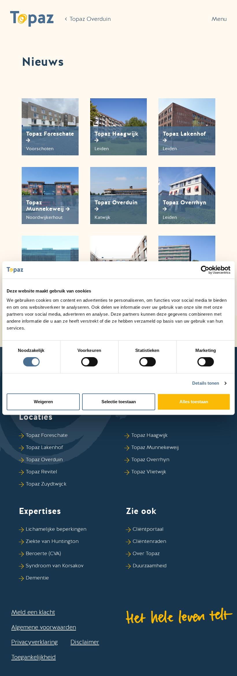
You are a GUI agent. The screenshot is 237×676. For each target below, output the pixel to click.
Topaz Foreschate (47, 435)
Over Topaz (146, 553)
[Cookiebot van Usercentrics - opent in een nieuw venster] (205, 270)
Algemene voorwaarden (43, 627)
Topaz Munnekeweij (155, 447)
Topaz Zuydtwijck (46, 483)
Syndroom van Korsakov (55, 565)
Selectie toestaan (118, 401)
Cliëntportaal (148, 529)
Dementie (37, 577)
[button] (31, 19)
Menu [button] (219, 19)
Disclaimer (85, 642)
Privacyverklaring (34, 642)
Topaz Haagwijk (149, 435)
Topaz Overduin (44, 459)
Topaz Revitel (41, 471)
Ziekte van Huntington (52, 541)
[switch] (89, 361)
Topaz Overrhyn (150, 459)
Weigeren (43, 401)
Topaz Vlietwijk (148, 471)
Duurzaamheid (149, 565)
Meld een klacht (33, 612)
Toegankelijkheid (33, 657)
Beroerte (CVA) (43, 553)
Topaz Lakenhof (44, 447)
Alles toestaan (193, 401)
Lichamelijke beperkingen (56, 529)
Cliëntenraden (149, 541)
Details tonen (205, 383)
